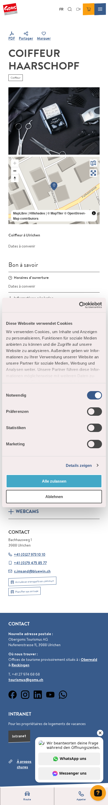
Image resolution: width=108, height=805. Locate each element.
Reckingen (20, 665)
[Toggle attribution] (94, 213)
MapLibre (20, 213)
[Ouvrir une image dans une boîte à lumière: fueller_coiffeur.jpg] (54, 121)
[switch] (94, 411)
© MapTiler (55, 213)
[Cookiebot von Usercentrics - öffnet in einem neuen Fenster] (79, 305)
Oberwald (89, 659)
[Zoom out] (15, 171)
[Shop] (88, 9)
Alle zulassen (54, 481)
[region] (54, 190)
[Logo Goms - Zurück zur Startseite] (10, 9)
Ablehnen (54, 496)
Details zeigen (79, 465)
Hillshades (37, 213)
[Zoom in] (15, 163)
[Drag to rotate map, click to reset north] (15, 178)
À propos (24, 761)
